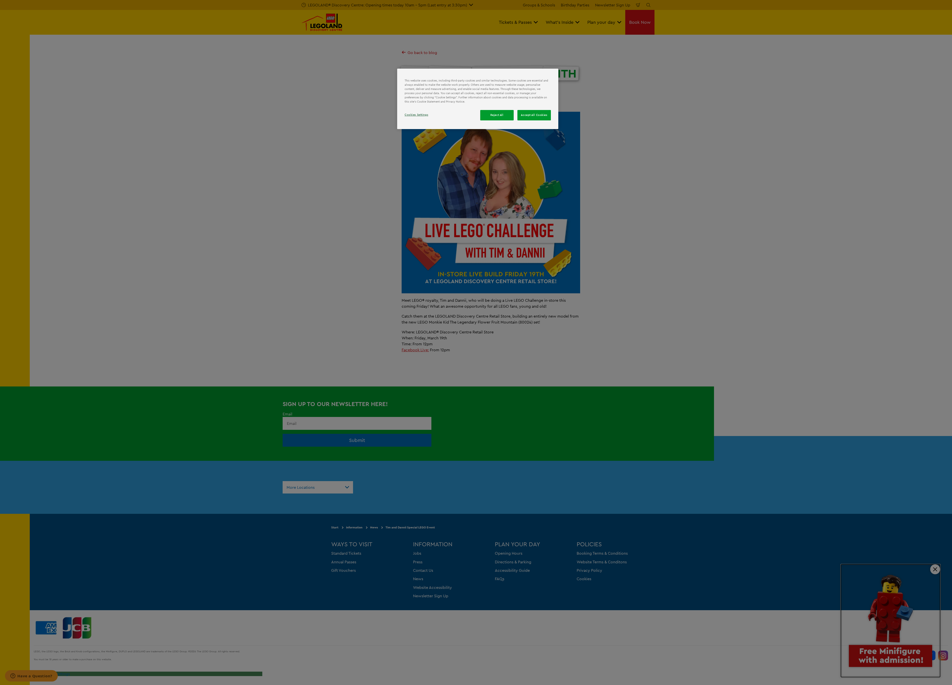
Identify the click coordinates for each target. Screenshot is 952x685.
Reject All (497, 115)
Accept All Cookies (534, 115)
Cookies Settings (416, 114)
